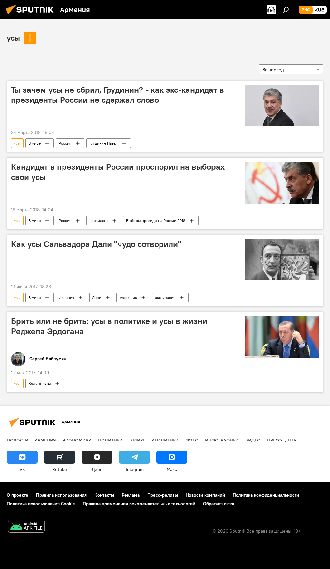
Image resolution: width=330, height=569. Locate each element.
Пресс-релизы (162, 495)
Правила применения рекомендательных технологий (139, 504)
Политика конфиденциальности (266, 495)
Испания (66, 297)
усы (13, 38)
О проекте (17, 495)
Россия (65, 143)
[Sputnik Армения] (31, 15)
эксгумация (165, 297)
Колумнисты (39, 383)
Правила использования (61, 495)
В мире (34, 143)
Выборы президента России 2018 (155, 220)
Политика (110, 440)
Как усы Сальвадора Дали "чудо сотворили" (96, 244)
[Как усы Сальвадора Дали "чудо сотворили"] (282, 259)
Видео (253, 440)
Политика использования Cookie (41, 504)
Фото (192, 440)
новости (17, 440)
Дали (96, 297)
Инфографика (222, 440)
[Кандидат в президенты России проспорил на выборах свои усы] (282, 182)
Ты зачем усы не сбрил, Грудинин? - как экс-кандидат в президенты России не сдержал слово (117, 95)
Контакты (104, 495)
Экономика (77, 440)
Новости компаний (205, 495)
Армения (45, 440)
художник (128, 297)
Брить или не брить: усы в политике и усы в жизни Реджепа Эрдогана (109, 326)
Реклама (131, 495)
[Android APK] (26, 527)
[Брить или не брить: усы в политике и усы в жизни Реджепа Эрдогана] (282, 336)
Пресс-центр (281, 440)
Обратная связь (219, 504)
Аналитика (165, 440)
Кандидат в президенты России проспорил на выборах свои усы (118, 172)
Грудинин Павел (103, 143)
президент (98, 220)
